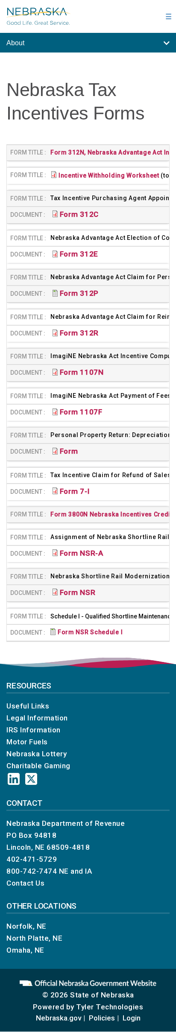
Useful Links (27, 706)
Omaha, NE (25, 950)
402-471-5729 (31, 859)
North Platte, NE (34, 938)
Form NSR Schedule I (91, 632)
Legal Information (37, 718)
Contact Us (25, 883)
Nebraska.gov (58, 1018)
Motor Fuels (27, 742)
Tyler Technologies (109, 1007)
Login (132, 1018)
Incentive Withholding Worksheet (109, 175)
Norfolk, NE (26, 926)
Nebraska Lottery (36, 753)
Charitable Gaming (38, 765)
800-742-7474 (31, 871)
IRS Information (33, 730)
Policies (102, 1018)
